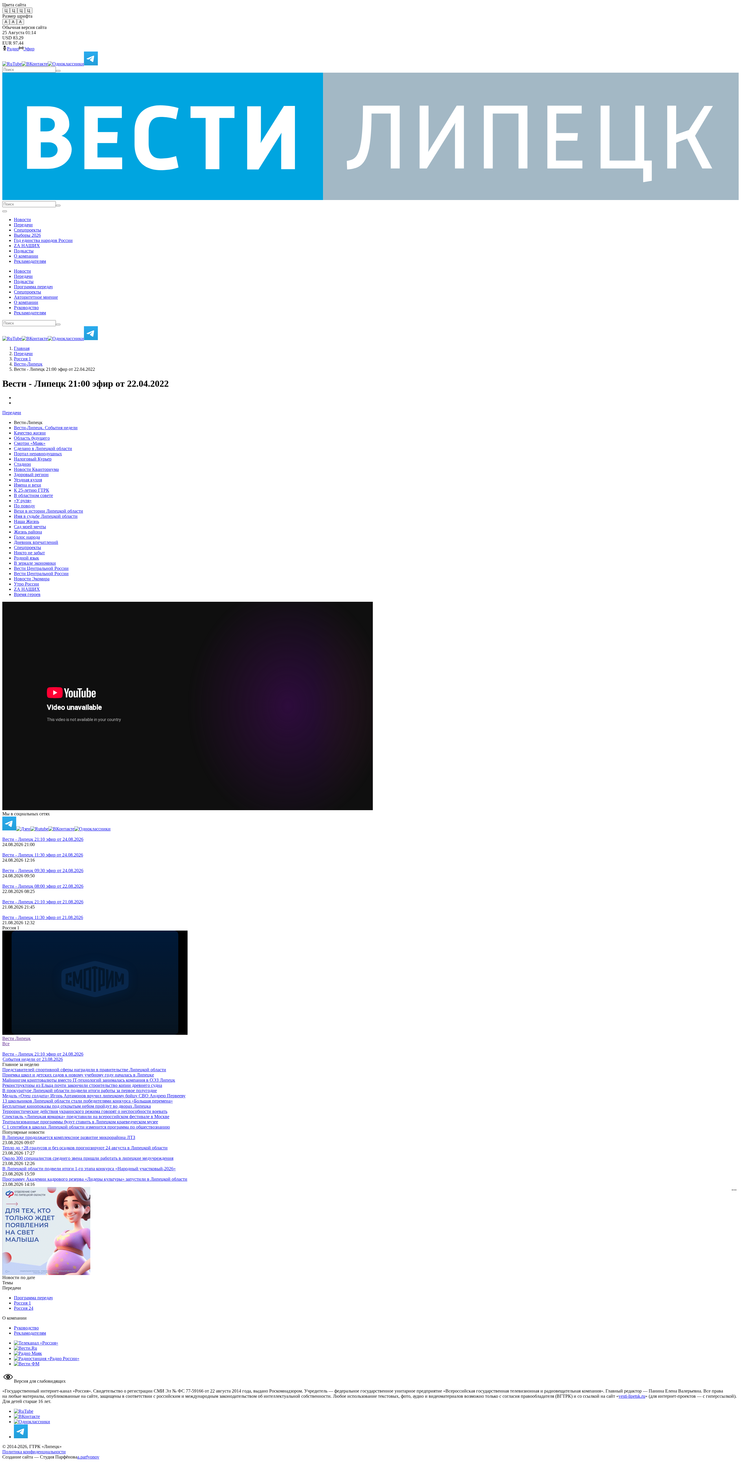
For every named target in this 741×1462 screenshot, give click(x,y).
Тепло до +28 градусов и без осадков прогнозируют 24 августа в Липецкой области (85, 1147)
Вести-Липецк (28, 364)
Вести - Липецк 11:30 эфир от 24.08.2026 (42, 854)
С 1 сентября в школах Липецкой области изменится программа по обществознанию (86, 1127)
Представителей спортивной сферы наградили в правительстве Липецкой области (84, 1069)
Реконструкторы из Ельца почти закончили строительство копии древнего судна (82, 1085)
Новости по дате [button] (18, 1277)
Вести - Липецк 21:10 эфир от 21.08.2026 (42, 901)
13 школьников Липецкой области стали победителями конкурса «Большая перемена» (87, 1100)
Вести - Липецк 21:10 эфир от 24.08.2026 (42, 839)
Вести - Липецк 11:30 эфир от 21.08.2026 (42, 917)
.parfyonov (88, 1456)
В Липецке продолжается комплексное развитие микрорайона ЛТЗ (68, 1137)
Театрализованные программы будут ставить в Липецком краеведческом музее (80, 1121)
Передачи (23, 353)
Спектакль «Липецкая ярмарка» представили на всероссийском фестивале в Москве (85, 1116)
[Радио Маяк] (28, 1353)
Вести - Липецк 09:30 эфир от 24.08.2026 (42, 870)
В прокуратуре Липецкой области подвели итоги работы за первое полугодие (79, 1090)
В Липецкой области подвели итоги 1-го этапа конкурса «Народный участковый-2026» (89, 1168)
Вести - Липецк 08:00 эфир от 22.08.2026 (42, 886)
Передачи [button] (11, 412)
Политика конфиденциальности (34, 1451)
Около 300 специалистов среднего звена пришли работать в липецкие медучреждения (87, 1158)
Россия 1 (22, 358)
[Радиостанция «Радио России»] (46, 1358)
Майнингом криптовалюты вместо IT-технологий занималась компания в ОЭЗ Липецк (88, 1080)
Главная (22, 348)
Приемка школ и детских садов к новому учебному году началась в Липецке (78, 1074)
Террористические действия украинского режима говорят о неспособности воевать (84, 1111)
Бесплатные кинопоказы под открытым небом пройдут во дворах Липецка (76, 1106)
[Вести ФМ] (26, 1363)
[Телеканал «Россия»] (36, 1342)
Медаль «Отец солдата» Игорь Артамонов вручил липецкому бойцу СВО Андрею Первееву (94, 1095)
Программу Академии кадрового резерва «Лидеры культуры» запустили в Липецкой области (94, 1179)
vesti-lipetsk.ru (632, 1396)
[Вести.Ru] (25, 1348)
